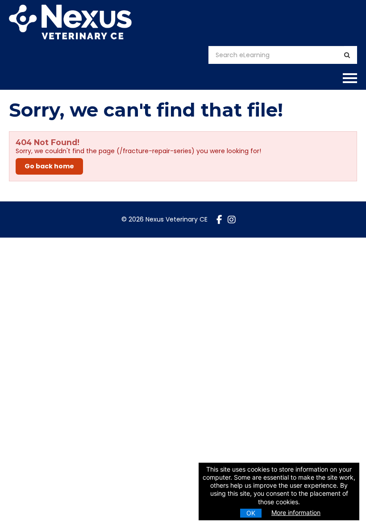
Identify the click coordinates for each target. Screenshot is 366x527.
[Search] (347, 55)
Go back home (49, 166)
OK (250, 513)
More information (295, 512)
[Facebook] (219, 219)
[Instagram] (232, 219)
